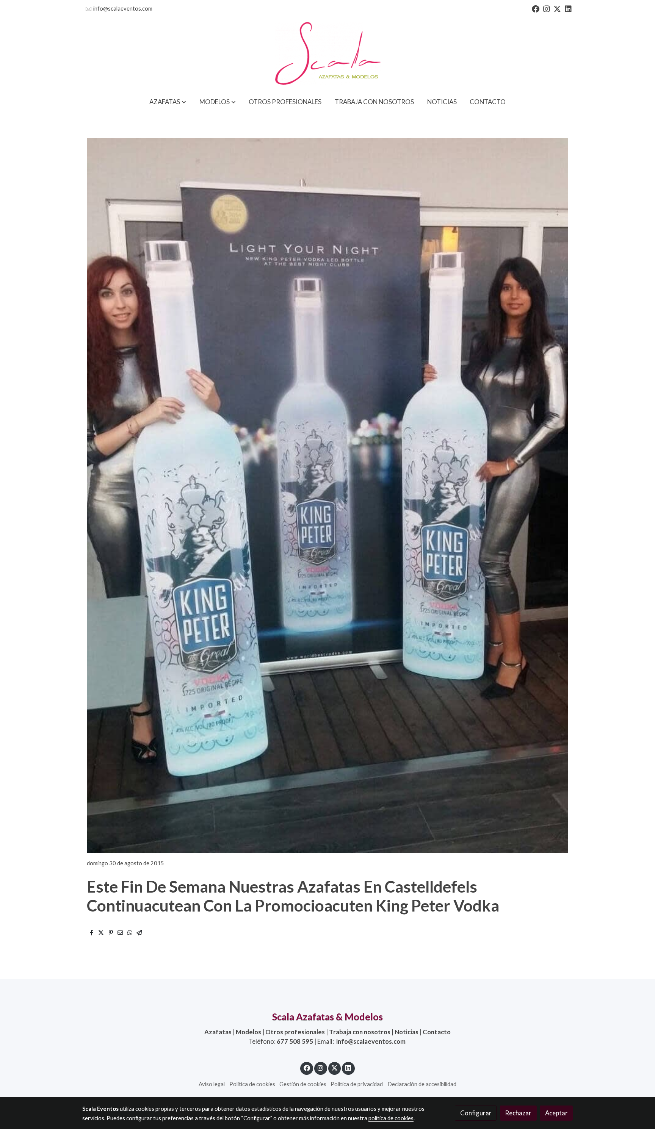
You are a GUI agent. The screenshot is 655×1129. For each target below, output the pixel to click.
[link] (327, 54)
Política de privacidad (357, 1084)
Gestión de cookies (302, 1084)
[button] (168, 102)
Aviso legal (212, 1084)
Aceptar (556, 1113)
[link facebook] (535, 8)
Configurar (476, 1113)
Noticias (406, 1032)
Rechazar (518, 1113)
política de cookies (391, 1118)
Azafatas (218, 1032)
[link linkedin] (568, 8)
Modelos (248, 1032)
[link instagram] (546, 8)
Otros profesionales (295, 1032)
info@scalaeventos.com (122, 8)
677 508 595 (295, 1041)
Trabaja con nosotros (359, 1032)
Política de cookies (252, 1084)
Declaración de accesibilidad (421, 1084)
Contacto (437, 1032)
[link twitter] (557, 8)
